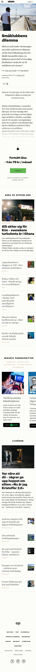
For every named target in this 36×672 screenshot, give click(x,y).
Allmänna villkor (19, 650)
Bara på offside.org (18, 195)
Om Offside (10, 632)
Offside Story (10, 364)
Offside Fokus (23, 362)
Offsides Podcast (24, 364)
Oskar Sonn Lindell (10, 70)
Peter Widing (24, 70)
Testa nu (18, 170)
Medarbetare (26, 636)
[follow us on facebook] (18, 661)
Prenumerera (25, 632)
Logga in (30, 1)
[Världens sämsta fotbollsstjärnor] (13, 383)
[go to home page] (11, 1)
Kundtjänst (18, 646)
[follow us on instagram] (23, 661)
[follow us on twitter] (12, 661)
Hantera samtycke (18, 654)
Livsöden (18, 441)
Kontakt (8, 641)
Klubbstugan (26, 641)
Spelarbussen (18, 367)
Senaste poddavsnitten (19, 358)
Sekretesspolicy (9, 650)
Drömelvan (11, 362)
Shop (17, 632)
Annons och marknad (13, 636)
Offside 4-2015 (21, 75)
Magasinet (16, 641)
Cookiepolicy (28, 650)
